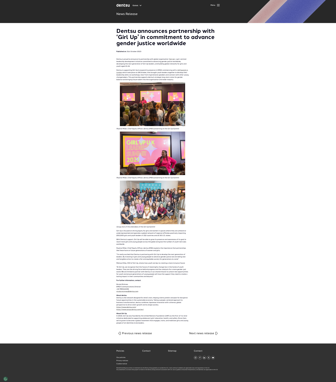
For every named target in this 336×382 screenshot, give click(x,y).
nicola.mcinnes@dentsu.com (127, 291)
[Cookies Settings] (5, 379)
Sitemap (172, 351)
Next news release (202, 333)
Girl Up (172, 59)
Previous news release (136, 333)
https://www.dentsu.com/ (126, 307)
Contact (146, 351)
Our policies (120, 357)
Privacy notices (122, 360)
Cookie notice (121, 364)
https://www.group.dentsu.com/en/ (130, 309)
